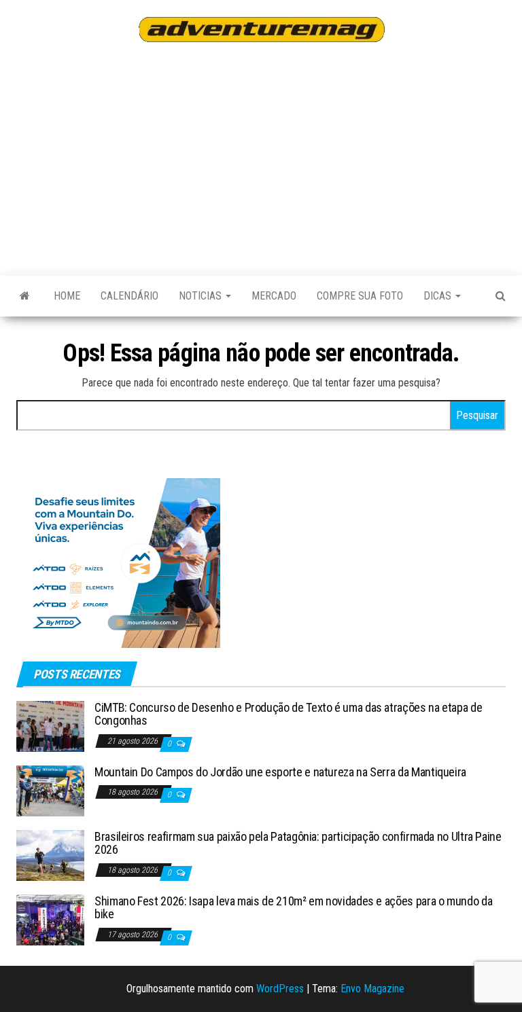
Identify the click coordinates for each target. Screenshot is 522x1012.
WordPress (280, 988)
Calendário (129, 295)
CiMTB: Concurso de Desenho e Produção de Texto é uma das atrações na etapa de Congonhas (288, 714)
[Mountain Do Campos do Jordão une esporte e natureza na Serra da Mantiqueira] (50, 789)
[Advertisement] (269, 157)
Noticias (201, 295)
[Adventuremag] (25, 296)
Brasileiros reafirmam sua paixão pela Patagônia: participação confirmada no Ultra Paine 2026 (298, 843)
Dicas (438, 295)
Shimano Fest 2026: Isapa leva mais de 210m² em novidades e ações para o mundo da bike (293, 908)
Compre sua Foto (360, 295)
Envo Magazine (372, 988)
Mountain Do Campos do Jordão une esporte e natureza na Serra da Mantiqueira (280, 772)
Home (67, 295)
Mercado (273, 295)
